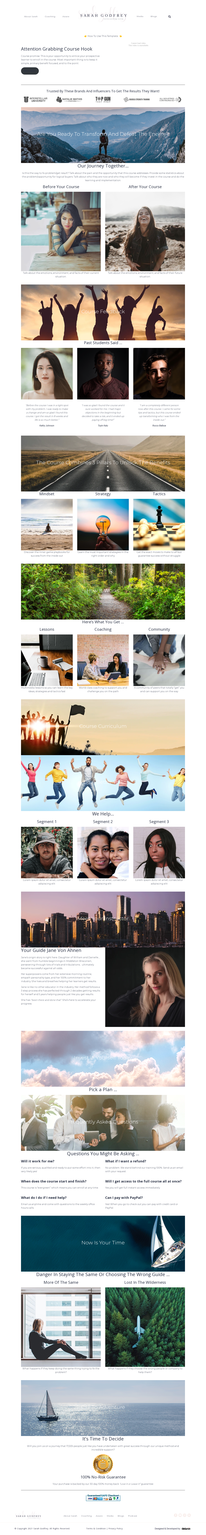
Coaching (50, 16)
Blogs (154, 16)
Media (140, 16)
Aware (66, 16)
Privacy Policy (115, 1528)
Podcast (132, 1516)
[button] (169, 16)
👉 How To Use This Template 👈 (103, 36)
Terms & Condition (96, 1528)
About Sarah (31, 16)
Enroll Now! (29, 71)
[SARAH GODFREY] (103, 21)
